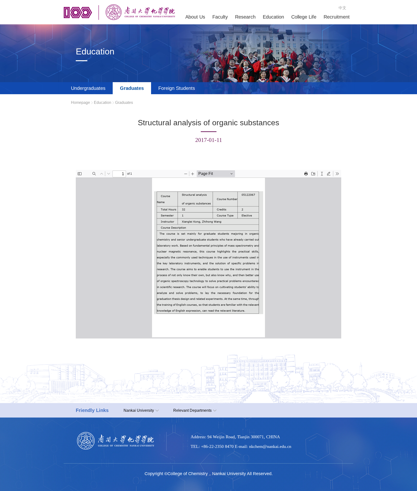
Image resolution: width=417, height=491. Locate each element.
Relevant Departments (192, 410)
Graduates (132, 88)
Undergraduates (88, 88)
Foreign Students (176, 88)
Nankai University (139, 410)
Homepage (80, 102)
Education (102, 102)
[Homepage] (119, 19)
